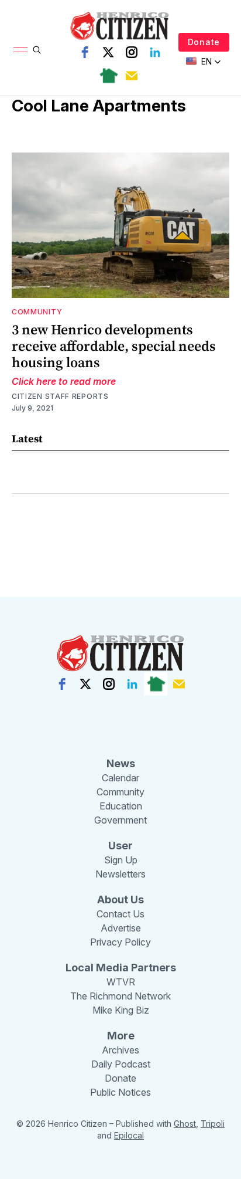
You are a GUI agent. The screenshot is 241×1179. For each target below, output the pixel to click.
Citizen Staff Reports (60, 396)
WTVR (120, 982)
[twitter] (108, 52)
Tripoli (213, 1124)
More (121, 1035)
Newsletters (120, 874)
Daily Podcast (120, 1064)
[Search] (37, 50)
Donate (204, 42)
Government (120, 820)
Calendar (120, 778)
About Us (120, 899)
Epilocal (129, 1135)
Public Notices (120, 1092)
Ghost (185, 1124)
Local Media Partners (121, 967)
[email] (131, 75)
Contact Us (120, 914)
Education (120, 806)
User (120, 845)
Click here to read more (64, 381)
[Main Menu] (20, 50)
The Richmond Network (120, 996)
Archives (120, 1050)
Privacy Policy (120, 942)
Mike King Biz (120, 1010)
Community (37, 311)
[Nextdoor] (108, 75)
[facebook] (85, 52)
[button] (203, 61)
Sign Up (120, 860)
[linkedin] (155, 52)
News (120, 763)
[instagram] (131, 52)
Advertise (121, 928)
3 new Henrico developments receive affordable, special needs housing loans (114, 346)
